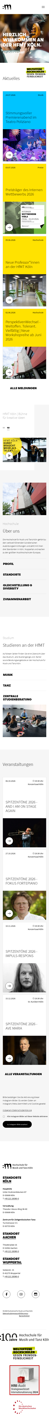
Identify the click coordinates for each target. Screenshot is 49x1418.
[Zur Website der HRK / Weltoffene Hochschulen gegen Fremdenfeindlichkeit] (36, 77)
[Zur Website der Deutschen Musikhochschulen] (24, 1407)
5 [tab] (45, 57)
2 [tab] (31, 57)
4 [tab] (40, 57)
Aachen (9, 1237)
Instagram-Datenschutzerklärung (17, 1110)
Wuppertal (12, 1262)
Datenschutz (7, 1313)
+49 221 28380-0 (11, 1198)
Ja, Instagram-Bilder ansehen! (17, 1124)
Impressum (15, 1313)
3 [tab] (36, 57)
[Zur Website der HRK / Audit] (24, 1380)
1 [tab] (27, 57)
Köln (7, 1181)
